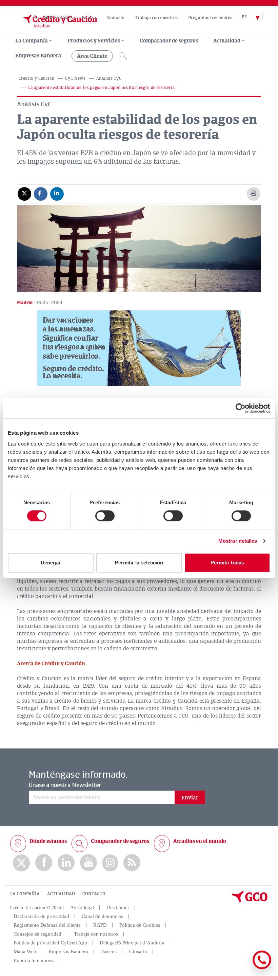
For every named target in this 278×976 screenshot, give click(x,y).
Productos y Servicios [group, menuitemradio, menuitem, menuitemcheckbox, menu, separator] (93, 40)
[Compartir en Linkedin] (56, 193)
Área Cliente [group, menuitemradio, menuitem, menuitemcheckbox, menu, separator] (92, 56)
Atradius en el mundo (199, 841)
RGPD (100, 925)
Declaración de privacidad (41, 916)
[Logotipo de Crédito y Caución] (53, 30)
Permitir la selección (139, 562)
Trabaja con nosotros (156, 17)
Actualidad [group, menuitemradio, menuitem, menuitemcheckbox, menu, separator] (226, 40)
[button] (139, 348)
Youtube (88, 862)
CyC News (75, 78)
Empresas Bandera (38, 55)
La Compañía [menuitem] (31, 40)
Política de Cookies (139, 925)
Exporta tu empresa (34, 960)
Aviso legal (82, 907)
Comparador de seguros (169, 40)
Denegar (51, 562)
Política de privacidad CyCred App (50, 942)
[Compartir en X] (24, 193)
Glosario (138, 951)
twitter (21, 863)
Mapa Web (25, 951)
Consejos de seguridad (37, 934)
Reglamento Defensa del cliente (47, 925)
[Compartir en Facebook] (40, 193)
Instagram (110, 863)
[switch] (105, 515)
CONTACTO (93, 894)
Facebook (44, 862)
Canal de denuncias (102, 916)
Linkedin (66, 862)
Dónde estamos (48, 841)
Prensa (89, 17)
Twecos (109, 951)
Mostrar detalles (237, 541)
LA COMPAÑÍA (25, 894)
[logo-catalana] (250, 901)
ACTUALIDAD (61, 894)
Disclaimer (117, 907)
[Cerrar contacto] (242, 968)
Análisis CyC (109, 78)
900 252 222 (57, 17)
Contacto (115, 17)
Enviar (189, 797)
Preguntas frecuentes (210, 17)
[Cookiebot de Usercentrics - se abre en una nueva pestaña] (240, 408)
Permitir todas (227, 562)
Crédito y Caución (37, 78)
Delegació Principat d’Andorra (132, 942)
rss (132, 862)
